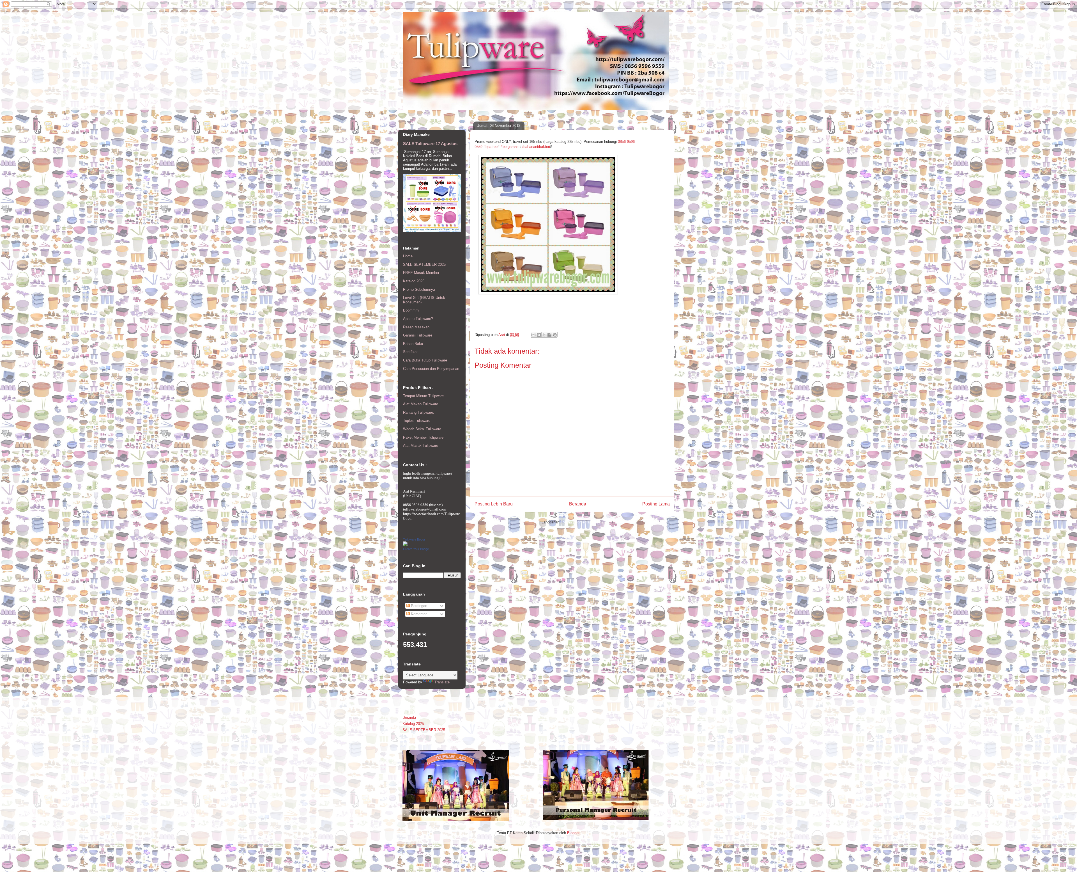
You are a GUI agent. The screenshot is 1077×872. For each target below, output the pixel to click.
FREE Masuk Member (421, 273)
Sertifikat (410, 352)
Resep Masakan (416, 327)
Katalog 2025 (413, 281)
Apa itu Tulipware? (418, 319)
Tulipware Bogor (414, 539)
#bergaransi (510, 147)
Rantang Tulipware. (418, 412)
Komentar (418, 614)
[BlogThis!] (539, 335)
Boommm (411, 310)
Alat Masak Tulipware (420, 445)
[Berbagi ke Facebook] (549, 335)
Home (408, 256)
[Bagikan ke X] (544, 335)
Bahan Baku (413, 344)
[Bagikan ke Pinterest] (555, 335)
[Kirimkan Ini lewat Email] (533, 335)
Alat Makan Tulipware (420, 404)
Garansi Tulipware (417, 335)
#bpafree (491, 147)
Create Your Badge (416, 549)
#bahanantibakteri (535, 147)
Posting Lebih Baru (494, 504)
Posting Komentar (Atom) (582, 522)
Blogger (573, 833)
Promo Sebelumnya (419, 289)
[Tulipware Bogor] (405, 545)
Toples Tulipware (416, 420)
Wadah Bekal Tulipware (422, 429)
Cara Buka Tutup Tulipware (425, 360)
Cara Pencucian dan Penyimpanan (431, 369)
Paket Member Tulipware (423, 437)
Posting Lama (656, 504)
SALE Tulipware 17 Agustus (430, 143)
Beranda (577, 504)
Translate (442, 682)
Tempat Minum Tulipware (423, 396)
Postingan (418, 606)
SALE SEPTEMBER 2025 (424, 264)
